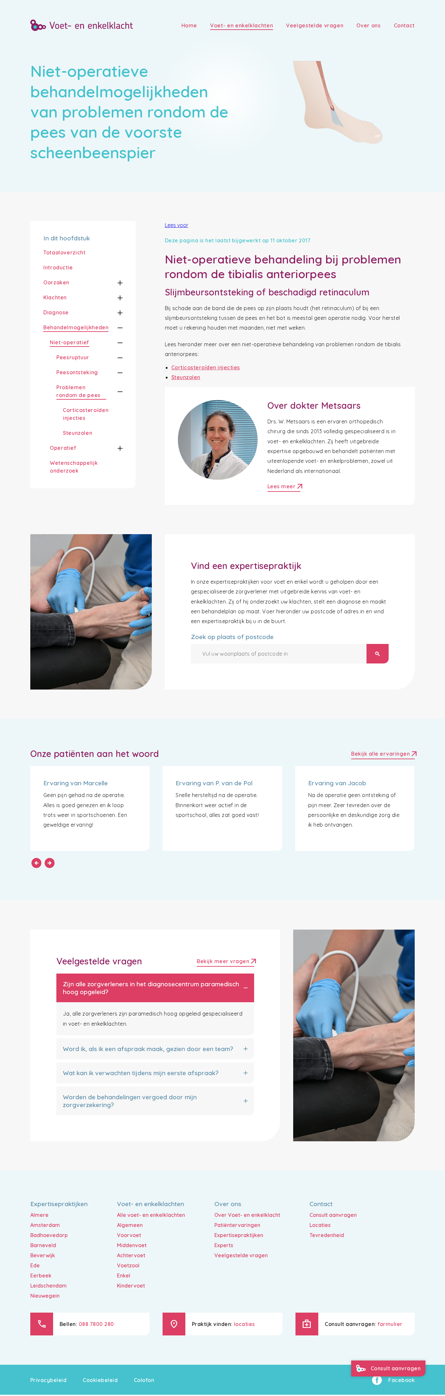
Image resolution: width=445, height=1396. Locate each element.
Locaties (320, 1225)
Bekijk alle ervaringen (383, 754)
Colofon (144, 1380)
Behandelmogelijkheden (75, 327)
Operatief (63, 448)
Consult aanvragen (333, 1215)
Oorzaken (56, 282)
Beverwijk (42, 1255)
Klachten (55, 297)
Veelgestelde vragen (241, 1255)
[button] (114, 282)
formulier (390, 1324)
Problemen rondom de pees (78, 391)
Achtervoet (131, 1255)
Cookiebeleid (100, 1380)
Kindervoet (131, 1285)
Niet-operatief (69, 342)
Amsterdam (45, 1225)
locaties (244, 1324)
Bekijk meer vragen (225, 962)
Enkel (123, 1275)
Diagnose (56, 312)
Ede (35, 1265)
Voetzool (128, 1265)
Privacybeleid (48, 1380)
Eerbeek (40, 1275)
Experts (223, 1245)
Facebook (401, 1380)
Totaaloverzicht (64, 252)
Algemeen (130, 1225)
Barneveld (43, 1245)
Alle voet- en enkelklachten (151, 1215)
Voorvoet (129, 1235)
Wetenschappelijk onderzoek (74, 467)
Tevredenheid (326, 1235)
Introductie (58, 267)
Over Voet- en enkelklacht (247, 1215)
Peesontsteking (77, 372)
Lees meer (283, 487)
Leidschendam (48, 1285)
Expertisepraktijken (238, 1235)
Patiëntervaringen (237, 1225)
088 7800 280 (96, 1324)
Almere (39, 1215)
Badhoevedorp (49, 1235)
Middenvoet (132, 1245)
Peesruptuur (72, 357)
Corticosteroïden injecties (85, 414)
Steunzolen (77, 433)
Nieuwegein (45, 1295)
